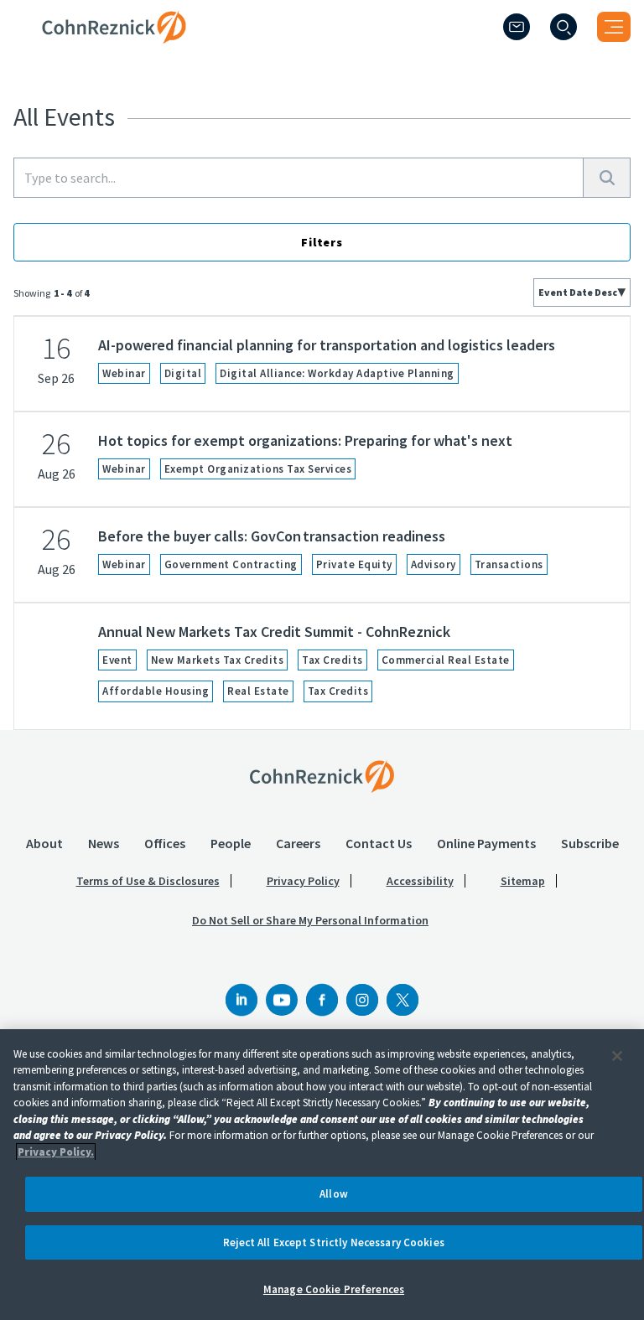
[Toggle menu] (614, 27)
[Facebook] (322, 1000)
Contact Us (378, 843)
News (103, 843)
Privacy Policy (303, 880)
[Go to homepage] (322, 776)
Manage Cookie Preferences (333, 1289)
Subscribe (590, 843)
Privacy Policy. (56, 1152)
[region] (322, 1174)
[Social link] (241, 1000)
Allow (333, 1194)
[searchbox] (298, 178)
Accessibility (420, 880)
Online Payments (486, 843)
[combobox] (582, 292)
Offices (164, 843)
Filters (322, 242)
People (230, 843)
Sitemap (523, 880)
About (44, 843)
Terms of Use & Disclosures (148, 880)
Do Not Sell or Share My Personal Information (310, 920)
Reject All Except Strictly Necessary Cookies (333, 1242)
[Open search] (563, 26)
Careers (298, 843)
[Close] (617, 1056)
